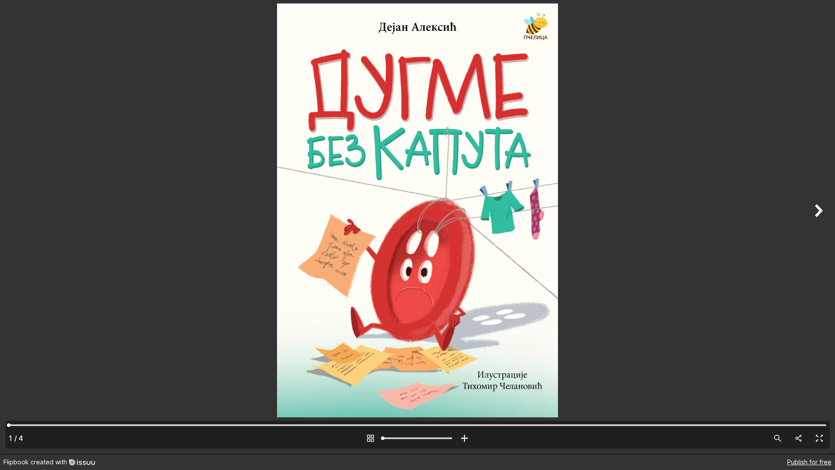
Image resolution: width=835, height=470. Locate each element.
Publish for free (809, 462)
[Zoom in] (464, 438)
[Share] (798, 438)
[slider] (417, 438)
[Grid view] (370, 438)
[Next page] (817, 227)
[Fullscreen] (819, 438)
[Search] (777, 438)
